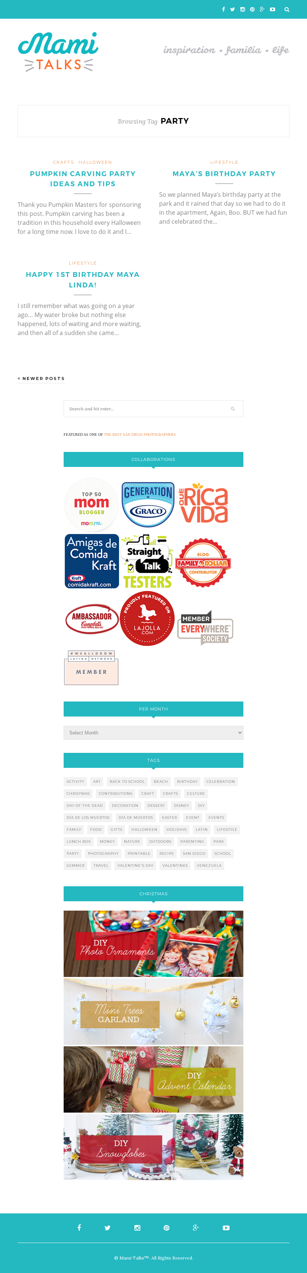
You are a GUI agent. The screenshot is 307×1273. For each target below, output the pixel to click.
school (223, 853)
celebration (221, 781)
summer (76, 865)
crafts (63, 162)
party (73, 853)
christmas (78, 793)
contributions (116, 793)
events (216, 817)
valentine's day (136, 865)
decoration (125, 805)
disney (181, 805)
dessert (156, 805)
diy (201, 805)
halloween (95, 162)
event (193, 817)
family (74, 829)
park (218, 841)
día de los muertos (88, 817)
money (107, 841)
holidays (177, 829)
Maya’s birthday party (224, 173)
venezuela (209, 865)
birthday (187, 781)
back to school (127, 781)
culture (196, 793)
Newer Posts (43, 378)
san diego (194, 853)
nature (132, 841)
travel (101, 865)
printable (139, 853)
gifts (116, 829)
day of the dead (85, 805)
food (96, 829)
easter (169, 817)
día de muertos (136, 817)
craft (148, 793)
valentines (175, 865)
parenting (192, 841)
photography (103, 853)
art (97, 781)
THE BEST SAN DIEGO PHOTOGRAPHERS (140, 434)
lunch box (79, 841)
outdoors (160, 841)
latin (202, 829)
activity (75, 781)
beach (161, 781)
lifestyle (224, 162)
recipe (166, 853)
